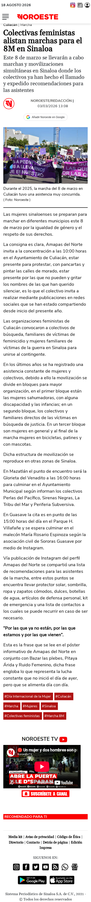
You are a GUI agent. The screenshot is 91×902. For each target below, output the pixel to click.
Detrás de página (55, 842)
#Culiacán (63, 696)
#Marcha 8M (54, 715)
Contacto (33, 842)
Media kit (15, 837)
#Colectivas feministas (22, 715)
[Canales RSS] (55, 867)
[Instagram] (16, 867)
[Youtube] (45, 867)
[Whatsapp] (65, 867)
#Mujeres (30, 706)
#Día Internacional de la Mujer (27, 696)
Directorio (16, 842)
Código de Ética (68, 837)
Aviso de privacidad (39, 837)
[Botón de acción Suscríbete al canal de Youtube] (45, 793)
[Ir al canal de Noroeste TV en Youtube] (45, 738)
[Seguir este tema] (51, 696)
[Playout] (73, 5)
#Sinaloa (49, 706)
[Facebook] (26, 867)
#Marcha (11, 706)
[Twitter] (35, 867)
